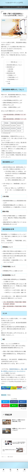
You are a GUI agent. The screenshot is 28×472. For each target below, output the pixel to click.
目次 (12, 62)
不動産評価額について (13, 77)
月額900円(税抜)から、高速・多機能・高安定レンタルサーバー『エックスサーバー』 (14, 371)
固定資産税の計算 (11, 73)
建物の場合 (10, 71)
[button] (22, 405)
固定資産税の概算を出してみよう (14, 64)
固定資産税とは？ (11, 67)
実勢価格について (12, 75)
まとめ (8, 81)
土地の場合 (10, 69)
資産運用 (4, 394)
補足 (9, 83)
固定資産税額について (13, 79)
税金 (9, 394)
